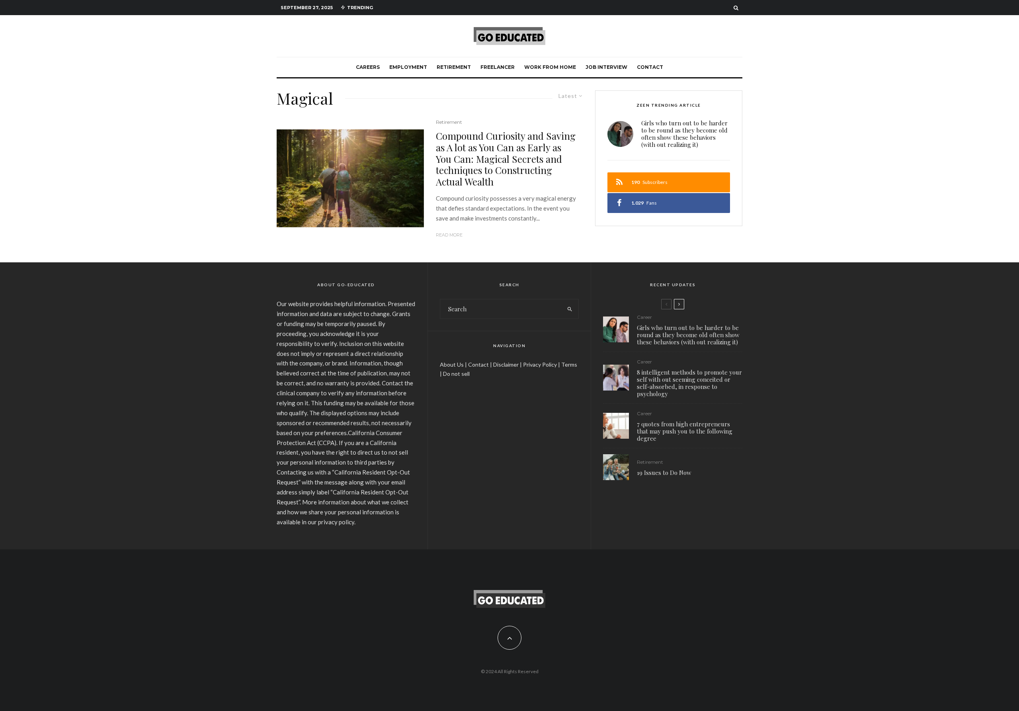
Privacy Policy (540, 364)
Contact (650, 67)
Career (644, 317)
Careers (368, 67)
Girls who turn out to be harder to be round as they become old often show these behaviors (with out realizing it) (684, 133)
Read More (449, 235)
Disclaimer (506, 364)
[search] (569, 308)
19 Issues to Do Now (664, 472)
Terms (569, 364)
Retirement (454, 67)
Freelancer (497, 67)
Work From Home (550, 67)
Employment (408, 67)
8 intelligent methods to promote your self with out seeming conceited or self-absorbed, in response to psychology (689, 383)
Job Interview (606, 67)
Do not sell (456, 373)
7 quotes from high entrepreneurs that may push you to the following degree (684, 431)
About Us (452, 364)
